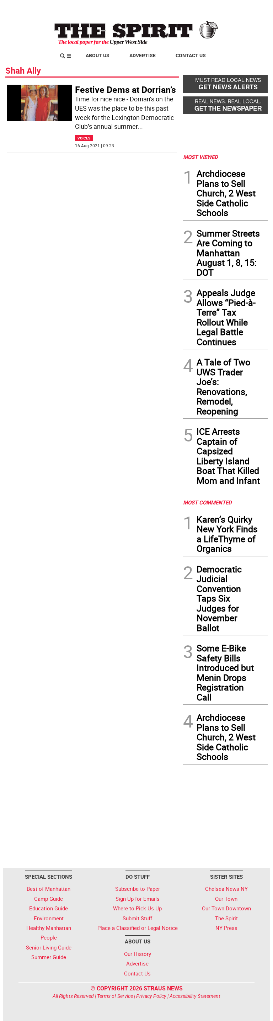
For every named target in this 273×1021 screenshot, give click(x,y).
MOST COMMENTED (207, 502)
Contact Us (191, 55)
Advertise (142, 55)
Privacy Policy (151, 996)
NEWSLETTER (210, 8)
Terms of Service (115, 996)
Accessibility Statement (195, 996)
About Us (97, 55)
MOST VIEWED (200, 156)
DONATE (250, 8)
